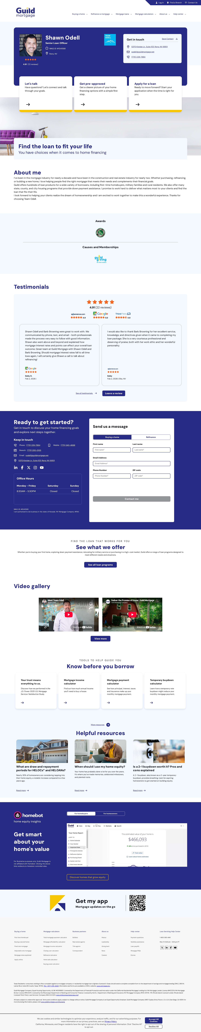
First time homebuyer (21, 937)
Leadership (105, 942)
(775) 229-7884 (138, 57)
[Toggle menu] (87, 14)
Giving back (105, 946)
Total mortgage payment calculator (55, 937)
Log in (161, 2)
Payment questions (137, 937)
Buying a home (78, 14)
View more (100, 638)
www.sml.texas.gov (103, 986)
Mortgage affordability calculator (54, 942)
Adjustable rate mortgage (22, 951)
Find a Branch (176, 2)
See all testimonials (84, 393)
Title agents (76, 946)
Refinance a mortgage (100, 14)
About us (163, 14)
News (103, 951)
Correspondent (78, 951)
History (104, 937)
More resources (97, 724)
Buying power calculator (51, 964)
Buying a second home (21, 942)
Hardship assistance (137, 942)
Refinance (151, 437)
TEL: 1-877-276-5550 (51, 986)
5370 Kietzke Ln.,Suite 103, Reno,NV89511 (149, 47)
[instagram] (35, 468)
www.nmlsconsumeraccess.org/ (67, 995)
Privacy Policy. (111, 1021)
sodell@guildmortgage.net (142, 52)
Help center (178, 14)
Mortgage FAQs (136, 951)
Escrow (133, 955)
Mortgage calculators (144, 14)
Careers (104, 955)
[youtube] (42, 468)
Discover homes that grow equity (88, 877)
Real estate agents (79, 942)
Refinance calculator (50, 955)
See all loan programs (100, 564)
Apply (16, 960)
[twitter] (29, 468)
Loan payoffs (135, 946)
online (21, 960)
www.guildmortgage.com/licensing (53, 1002)
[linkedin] (16, 468)
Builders (75, 937)
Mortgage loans (122, 14)
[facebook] (22, 468)
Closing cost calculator (51, 951)
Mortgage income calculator (53, 946)
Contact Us (192, 2)
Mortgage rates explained (22, 955)
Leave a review (113, 393)
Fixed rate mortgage (21, 946)
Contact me (132, 498)
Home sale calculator (50, 960)
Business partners (79, 931)
